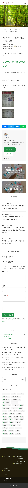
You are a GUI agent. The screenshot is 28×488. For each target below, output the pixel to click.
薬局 (12, 428)
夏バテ (16, 411)
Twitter (8, 158)
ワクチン (15, 408)
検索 (22, 379)
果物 (5, 416)
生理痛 (6, 419)
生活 (22, 416)
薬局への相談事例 (20, 461)
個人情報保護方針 (6, 479)
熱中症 (16, 416)
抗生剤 (6, 414)
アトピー (21, 394)
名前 (4, 286)
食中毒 (6, 433)
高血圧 (18, 433)
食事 (12, 433)
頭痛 (5, 431)
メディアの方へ (15, 479)
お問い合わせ (5, 481)
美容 (12, 422)
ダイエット (15, 402)
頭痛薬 (11, 431)
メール (5, 295)
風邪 (18, 431)
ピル (22, 405)
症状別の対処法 (8, 334)
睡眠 (17, 419)
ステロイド (6, 402)
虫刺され (19, 428)
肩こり (18, 422)
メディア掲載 (8, 48)
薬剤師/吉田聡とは (19, 463)
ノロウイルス (7, 405)
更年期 (19, 414)
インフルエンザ (16, 397)
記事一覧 (8, 154)
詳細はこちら (10, 150)
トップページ (7, 456)
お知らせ (6, 336)
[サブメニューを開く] (24, 334)
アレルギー (6, 397)
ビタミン (16, 405)
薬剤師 (6, 428)
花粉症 (13, 425)
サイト (4, 305)
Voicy (5, 474)
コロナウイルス (16, 399)
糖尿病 (6, 422)
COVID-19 (7, 394)
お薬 (14, 394)
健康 (21, 408)
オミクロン (6, 399)
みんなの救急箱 (20, 458)
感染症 (22, 411)
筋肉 (22, 419)
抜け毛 (12, 414)
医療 (5, 411)
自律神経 (6, 425)
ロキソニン (6, 408)
